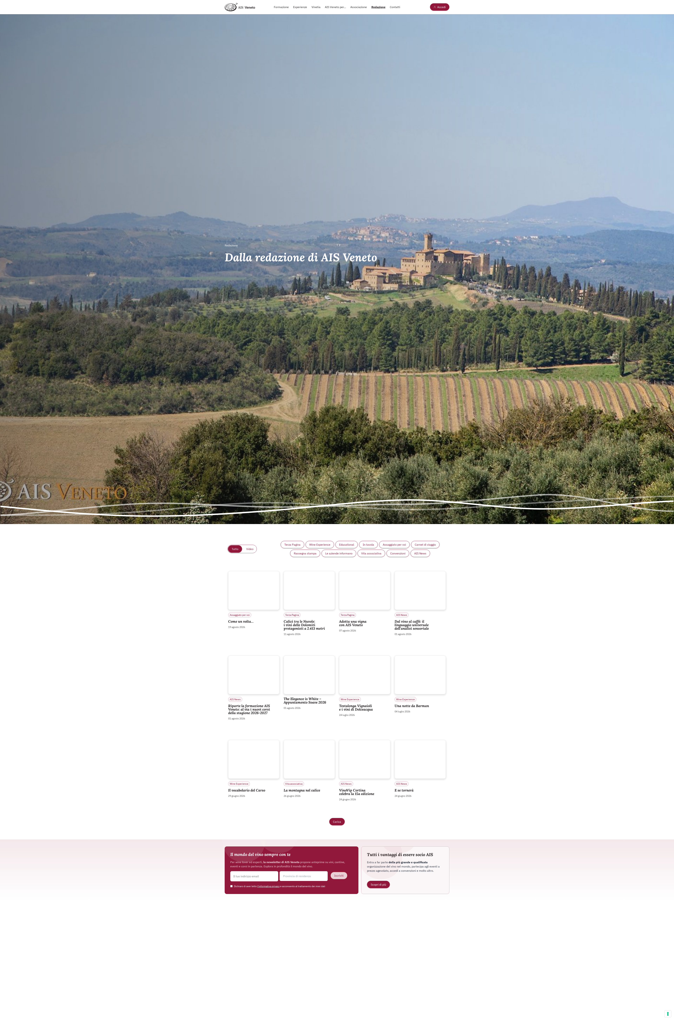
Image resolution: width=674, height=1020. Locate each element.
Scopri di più (378, 884)
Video (249, 549)
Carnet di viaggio (425, 544)
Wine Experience (319, 544)
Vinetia (316, 7)
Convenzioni (397, 553)
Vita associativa (371, 553)
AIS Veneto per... (335, 7)
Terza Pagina (292, 544)
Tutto (235, 549)
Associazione (358, 7)
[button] (304, 876)
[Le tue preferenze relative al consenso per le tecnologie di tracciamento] (668, 1014)
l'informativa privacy (268, 886)
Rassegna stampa (305, 553)
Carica (337, 821)
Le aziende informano (338, 553)
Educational (346, 544)
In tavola (368, 544)
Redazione (378, 7)
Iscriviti (339, 875)
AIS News (420, 553)
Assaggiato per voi (394, 544)
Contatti (395, 7)
